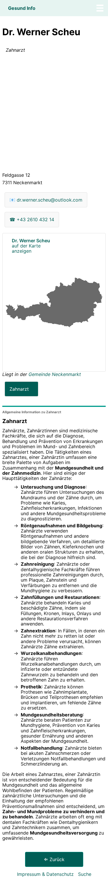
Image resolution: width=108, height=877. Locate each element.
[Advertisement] (54, 113)
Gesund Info (21, 8)
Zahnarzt (19, 389)
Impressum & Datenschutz (45, 874)
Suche (84, 874)
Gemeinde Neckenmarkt (55, 374)
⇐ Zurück (54, 859)
